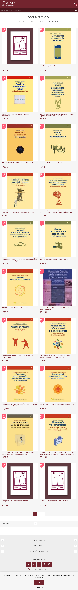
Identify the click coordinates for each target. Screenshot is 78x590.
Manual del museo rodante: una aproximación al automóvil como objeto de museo (20, 260)
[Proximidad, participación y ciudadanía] (20, 287)
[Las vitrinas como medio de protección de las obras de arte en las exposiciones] (20, 432)
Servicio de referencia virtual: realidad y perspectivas (16, 115)
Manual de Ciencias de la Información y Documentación (54, 308)
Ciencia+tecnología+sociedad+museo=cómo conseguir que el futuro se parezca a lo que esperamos (18, 212)
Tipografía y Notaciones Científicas (15, 501)
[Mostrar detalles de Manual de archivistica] (20, 46)
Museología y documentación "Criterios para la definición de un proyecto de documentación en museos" (57, 454)
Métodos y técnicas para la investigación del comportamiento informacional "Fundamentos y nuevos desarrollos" (57, 212)
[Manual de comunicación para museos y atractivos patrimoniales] (58, 239)
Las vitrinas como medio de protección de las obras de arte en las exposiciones (18, 453)
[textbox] (37, 10)
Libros (31, 21)
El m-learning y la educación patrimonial (54, 66)
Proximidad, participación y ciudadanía (16, 307)
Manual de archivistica (10, 66)
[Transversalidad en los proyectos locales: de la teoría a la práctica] (58, 384)
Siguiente (43, 514)
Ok (39, 582)
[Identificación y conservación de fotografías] (20, 142)
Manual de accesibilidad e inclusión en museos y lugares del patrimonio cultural (57, 115)
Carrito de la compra (75, 4)
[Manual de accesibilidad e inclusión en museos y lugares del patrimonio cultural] (58, 94)
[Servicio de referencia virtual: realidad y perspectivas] (20, 94)
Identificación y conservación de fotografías (18, 162)
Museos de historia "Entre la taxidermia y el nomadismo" (18, 356)
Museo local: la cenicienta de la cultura (54, 501)
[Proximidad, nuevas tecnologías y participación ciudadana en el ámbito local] (20, 384)
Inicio (23, 21)
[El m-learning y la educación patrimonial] (58, 46)
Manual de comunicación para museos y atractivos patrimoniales (54, 260)
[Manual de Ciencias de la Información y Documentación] (58, 287)
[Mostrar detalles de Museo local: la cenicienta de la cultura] (58, 481)
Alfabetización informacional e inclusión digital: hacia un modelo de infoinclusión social (57, 356)
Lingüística (40, 21)
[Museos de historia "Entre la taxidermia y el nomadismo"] (20, 336)
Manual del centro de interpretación (53, 162)
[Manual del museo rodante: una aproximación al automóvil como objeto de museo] (20, 239)
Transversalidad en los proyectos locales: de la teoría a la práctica (57, 405)
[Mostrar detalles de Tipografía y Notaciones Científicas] (20, 481)
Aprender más (39, 587)
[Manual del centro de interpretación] (58, 142)
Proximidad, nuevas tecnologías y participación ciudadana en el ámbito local (19, 405)
